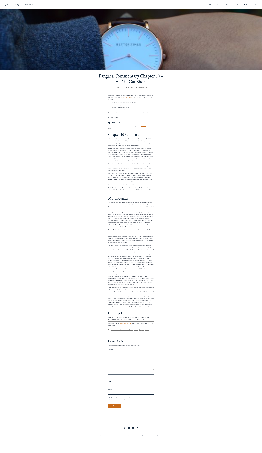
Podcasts (236, 4)
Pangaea (141, 330)
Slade (147, 330)
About (218, 4)
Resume (246, 4)
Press (226, 4)
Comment (110, 349)
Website (110, 389)
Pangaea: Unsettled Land (127, 97)
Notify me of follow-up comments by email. (119, 398)
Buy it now (143, 126)
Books (131, 88)
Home (209, 4)
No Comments (143, 88)
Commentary (124, 330)
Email (109, 381)
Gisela (131, 330)
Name (110, 373)
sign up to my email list (125, 323)
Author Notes (115, 330)
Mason (136, 330)
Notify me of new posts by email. (117, 400)
